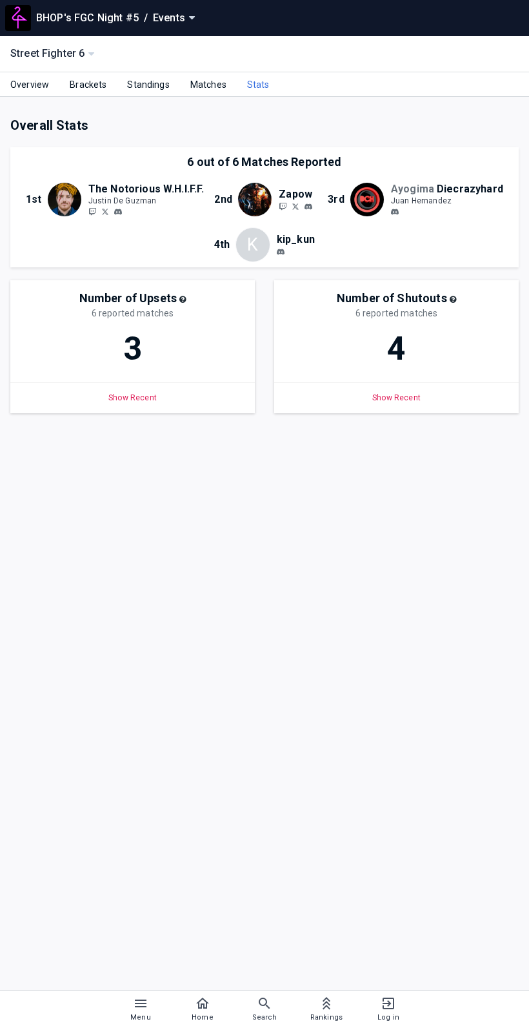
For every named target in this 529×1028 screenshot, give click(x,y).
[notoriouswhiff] (92, 211)
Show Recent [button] (132, 397)
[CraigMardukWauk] (295, 206)
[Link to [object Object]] (67, 199)
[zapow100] (282, 206)
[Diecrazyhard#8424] (395, 211)
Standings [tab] (148, 84)
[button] (182, 299)
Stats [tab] (258, 84)
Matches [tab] (208, 84)
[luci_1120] (118, 211)
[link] (118, 211)
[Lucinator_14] (105, 211)
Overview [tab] (29, 84)
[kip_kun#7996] (280, 251)
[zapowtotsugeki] (308, 206)
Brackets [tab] (88, 84)
